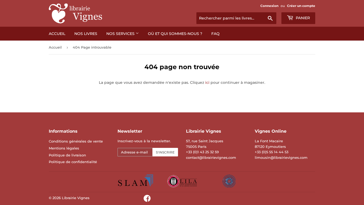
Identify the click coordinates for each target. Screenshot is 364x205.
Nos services (121, 33)
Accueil (57, 33)
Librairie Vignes (76, 198)
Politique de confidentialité (73, 162)
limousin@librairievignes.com (281, 157)
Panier (302, 17)
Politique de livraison (67, 155)
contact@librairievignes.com (211, 157)
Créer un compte (301, 6)
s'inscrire (165, 152)
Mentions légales (64, 148)
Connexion (269, 6)
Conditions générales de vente (76, 141)
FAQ (215, 33)
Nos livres (85, 33)
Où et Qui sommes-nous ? (175, 33)
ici (207, 82)
